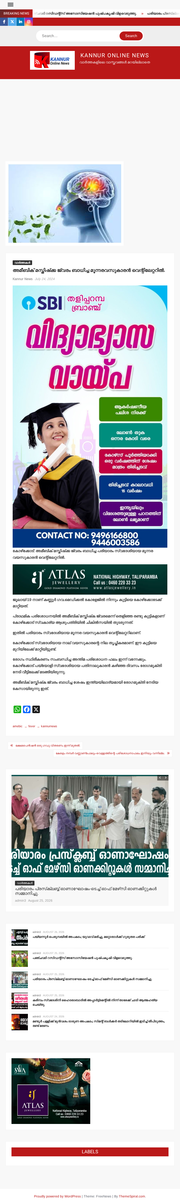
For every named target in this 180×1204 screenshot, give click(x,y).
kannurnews (49, 726)
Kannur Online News (114, 55)
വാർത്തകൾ (22, 262)
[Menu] (10, 4)
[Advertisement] (90, 114)
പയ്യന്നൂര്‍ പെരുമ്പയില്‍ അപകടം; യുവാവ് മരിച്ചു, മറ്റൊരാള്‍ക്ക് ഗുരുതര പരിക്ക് (89, 937)
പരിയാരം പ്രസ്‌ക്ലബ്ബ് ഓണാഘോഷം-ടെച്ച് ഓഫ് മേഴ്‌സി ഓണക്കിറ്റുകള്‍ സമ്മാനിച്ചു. (92, 979)
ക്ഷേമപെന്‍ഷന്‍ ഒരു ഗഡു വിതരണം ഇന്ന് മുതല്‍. (47, 745)
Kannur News (23, 279)
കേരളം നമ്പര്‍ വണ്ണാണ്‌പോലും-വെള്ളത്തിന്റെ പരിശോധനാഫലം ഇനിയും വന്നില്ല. (110, 753)
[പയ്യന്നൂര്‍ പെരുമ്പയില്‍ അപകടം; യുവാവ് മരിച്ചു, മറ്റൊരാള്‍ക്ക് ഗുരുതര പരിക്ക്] (19, 937)
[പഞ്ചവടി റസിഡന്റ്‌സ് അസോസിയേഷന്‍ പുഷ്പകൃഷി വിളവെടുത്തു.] (19, 958)
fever (31, 726)
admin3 (20, 900)
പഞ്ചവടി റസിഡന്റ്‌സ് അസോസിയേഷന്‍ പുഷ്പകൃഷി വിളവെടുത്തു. (62, 13)
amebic (17, 726)
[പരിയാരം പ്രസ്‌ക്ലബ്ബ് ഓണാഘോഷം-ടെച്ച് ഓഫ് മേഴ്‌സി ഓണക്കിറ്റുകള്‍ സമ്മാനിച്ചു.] (19, 979)
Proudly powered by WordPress (57, 1196)
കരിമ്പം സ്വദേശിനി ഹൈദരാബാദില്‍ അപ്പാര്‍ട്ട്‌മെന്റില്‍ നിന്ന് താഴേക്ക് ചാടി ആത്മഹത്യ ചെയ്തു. (88, 891)
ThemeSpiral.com (132, 1196)
